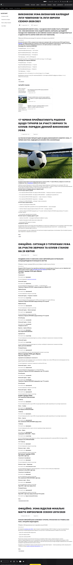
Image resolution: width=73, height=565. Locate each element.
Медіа (54, 4)
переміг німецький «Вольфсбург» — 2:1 (35, 546)
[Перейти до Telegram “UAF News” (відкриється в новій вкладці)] (23, 561)
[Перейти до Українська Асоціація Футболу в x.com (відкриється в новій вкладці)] (17, 561)
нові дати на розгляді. (31, 279)
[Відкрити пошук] (60, 1)
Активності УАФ (4, 16)
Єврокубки (11, 8)
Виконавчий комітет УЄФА (23, 500)
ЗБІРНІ (37, 4)
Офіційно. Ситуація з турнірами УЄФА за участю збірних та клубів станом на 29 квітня (44, 248)
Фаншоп (50, 1)
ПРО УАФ (33, 4)
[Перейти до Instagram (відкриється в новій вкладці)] (14, 561)
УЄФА (20, 236)
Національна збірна (5, 19)
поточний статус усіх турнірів (39, 269)
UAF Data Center (68, 4)
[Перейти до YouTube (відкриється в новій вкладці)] (20, 561)
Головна (27, 4)
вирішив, (20, 43)
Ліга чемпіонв (21, 81)
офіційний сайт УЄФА (28, 529)
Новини (49, 4)
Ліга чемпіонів (17, 8)
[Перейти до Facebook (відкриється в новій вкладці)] (11, 561)
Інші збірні (3, 25)
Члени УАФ (43, 4)
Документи (60, 4)
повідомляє (30, 183)
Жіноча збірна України (6, 22)
